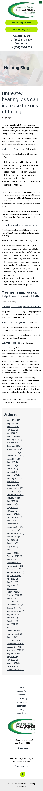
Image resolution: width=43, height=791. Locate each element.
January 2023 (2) (14, 559)
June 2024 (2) (13, 504)
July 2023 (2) (12, 540)
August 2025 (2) (14, 459)
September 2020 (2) (15, 650)
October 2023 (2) (14, 530)
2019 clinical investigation (13, 322)
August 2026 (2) (14, 420)
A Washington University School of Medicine (21, 306)
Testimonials (21, 705)
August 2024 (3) (14, 497)
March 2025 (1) (13, 475)
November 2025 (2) (15, 449)
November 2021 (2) (15, 604)
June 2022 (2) (13, 582)
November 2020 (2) (15, 643)
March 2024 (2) (13, 514)
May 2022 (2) (12, 585)
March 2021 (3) (13, 630)
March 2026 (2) (13, 436)
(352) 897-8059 (22, 47)
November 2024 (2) (15, 488)
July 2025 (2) (12, 462)
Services (21, 694)
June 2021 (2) (13, 621)
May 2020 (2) (12, 659)
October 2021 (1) (14, 608)
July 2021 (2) (12, 617)
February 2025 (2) (14, 478)
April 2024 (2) (12, 510)
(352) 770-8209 (22, 39)
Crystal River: (21, 35)
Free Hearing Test (21, 29)
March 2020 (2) (13, 663)
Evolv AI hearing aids (11, 342)
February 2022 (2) (14, 595)
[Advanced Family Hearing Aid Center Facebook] (22, 774)
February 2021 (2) (14, 633)
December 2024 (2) (15, 484)
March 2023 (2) (13, 552)
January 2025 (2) (14, 481)
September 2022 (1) (15, 572)
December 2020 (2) (15, 640)
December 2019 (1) (15, 666)
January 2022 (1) (14, 598)
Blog (21, 709)
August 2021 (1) (14, 614)
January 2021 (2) (14, 637)
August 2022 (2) (14, 575)
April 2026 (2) (12, 433)
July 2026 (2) (12, 423)
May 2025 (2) (12, 468)
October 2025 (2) (14, 452)
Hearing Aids (21, 702)
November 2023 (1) (15, 527)
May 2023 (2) (12, 546)
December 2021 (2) (15, 601)
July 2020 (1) (12, 656)
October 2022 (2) (14, 569)
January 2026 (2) (14, 442)
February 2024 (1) (14, 517)
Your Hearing (21, 698)
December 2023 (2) (15, 523)
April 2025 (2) (12, 471)
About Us (21, 690)
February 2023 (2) (14, 556)
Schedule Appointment (21, 22)
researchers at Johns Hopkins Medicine (19, 225)
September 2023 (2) (15, 533)
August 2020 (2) (14, 653)
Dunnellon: (21, 43)
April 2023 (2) (12, 549)
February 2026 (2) (14, 439)
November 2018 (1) (15, 669)
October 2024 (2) (14, 491)
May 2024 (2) (12, 507)
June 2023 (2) (13, 543)
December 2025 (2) (15, 446)
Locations (21, 713)
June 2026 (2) (13, 426)
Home (21, 687)
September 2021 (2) (15, 611)
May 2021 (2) (12, 624)
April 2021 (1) (12, 627)
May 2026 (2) (12, 429)
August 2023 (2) (14, 536)
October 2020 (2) (14, 646)
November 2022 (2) (15, 565)
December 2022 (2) (15, 562)
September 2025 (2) (15, 455)
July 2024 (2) (12, 501)
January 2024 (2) (14, 520)
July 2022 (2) (12, 578)
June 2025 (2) (13, 465)
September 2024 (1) (15, 494)
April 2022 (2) (12, 588)
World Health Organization (14, 149)
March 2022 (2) (13, 591)
